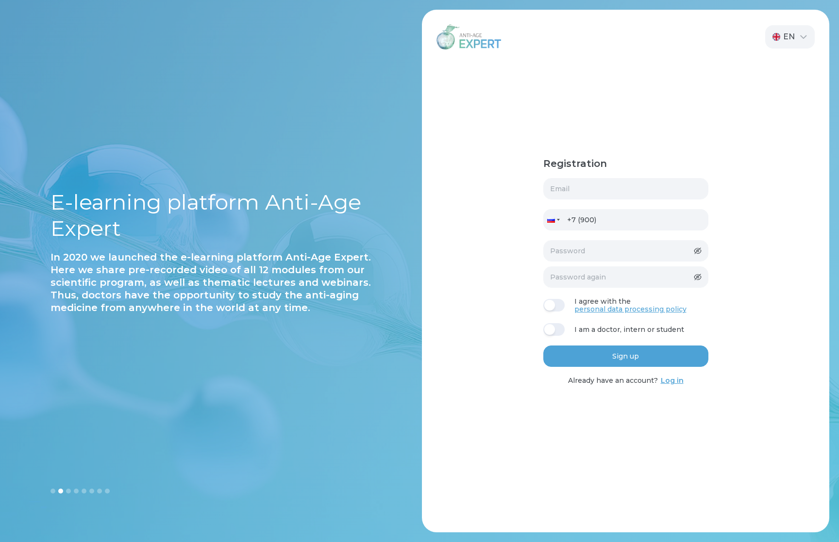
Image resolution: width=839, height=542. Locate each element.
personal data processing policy (630, 309)
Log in (672, 380)
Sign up (625, 356)
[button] (790, 37)
